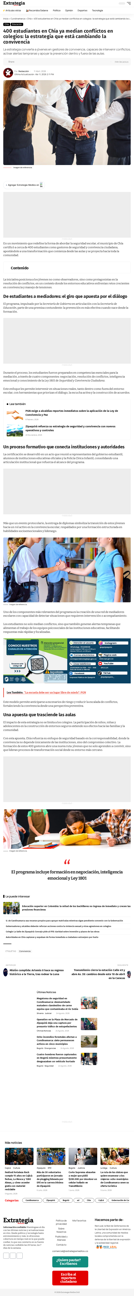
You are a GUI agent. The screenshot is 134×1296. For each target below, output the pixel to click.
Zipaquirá (41, 1168)
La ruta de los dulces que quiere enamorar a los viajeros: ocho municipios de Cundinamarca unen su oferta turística (114, 1179)
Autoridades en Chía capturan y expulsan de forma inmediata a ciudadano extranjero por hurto (52, 937)
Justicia (81, 1168)
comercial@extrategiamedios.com (71, 1251)
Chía (29, 18)
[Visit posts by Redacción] (8, 73)
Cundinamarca (18, 18)
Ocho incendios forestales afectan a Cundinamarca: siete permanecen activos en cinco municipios (57, 1040)
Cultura (16, 1168)
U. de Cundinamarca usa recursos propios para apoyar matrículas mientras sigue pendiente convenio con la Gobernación (64, 920)
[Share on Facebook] (18, 61)
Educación (17, 24)
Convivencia (25, 951)
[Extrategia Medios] (14, 3)
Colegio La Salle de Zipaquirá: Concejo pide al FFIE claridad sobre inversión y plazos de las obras (52, 931)
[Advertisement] (67, 215)
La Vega (103, 1168)
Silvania (40, 1013)
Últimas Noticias (44, 1030)
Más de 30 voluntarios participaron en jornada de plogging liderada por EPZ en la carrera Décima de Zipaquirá (50, 1179)
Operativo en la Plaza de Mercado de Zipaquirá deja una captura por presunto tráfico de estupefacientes (57, 1023)
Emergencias (50, 1048)
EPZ (49, 1168)
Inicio (5, 18)
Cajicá (8, 1168)
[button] (128, 3)
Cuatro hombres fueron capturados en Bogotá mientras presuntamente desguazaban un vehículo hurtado (57, 1058)
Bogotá (40, 1048)
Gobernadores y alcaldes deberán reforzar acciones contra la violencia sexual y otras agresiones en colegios (58, 926)
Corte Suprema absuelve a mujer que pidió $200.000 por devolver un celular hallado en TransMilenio (83, 1179)
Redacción (23, 71)
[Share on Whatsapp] (23, 61)
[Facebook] (6, 1256)
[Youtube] (20, 1256)
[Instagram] (13, 1256)
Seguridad (49, 1066)
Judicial (48, 1013)
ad (78, 1200)
